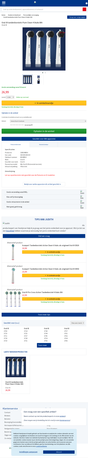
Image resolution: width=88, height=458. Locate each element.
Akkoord (59, 452)
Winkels (7, 416)
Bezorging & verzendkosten (14, 422)
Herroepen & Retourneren (14, 425)
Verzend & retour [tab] (43, 144)
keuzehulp (10, 231)
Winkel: (4, 121)
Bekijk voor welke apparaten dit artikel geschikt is (42, 184)
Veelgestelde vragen (11, 428)
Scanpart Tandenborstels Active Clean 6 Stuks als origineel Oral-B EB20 (50, 245)
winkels (62, 416)
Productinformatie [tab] (16, 144)
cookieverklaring (41, 446)
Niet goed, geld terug (14, 207)
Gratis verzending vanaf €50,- (17, 192)
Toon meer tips (44, 314)
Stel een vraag (44, 236)
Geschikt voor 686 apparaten (44, 139)
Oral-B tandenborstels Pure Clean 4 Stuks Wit (14, 383)
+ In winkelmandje (44, 103)
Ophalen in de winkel (44, 131)
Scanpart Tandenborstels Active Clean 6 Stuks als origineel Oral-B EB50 (50, 269)
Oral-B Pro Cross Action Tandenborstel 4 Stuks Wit (42, 292)
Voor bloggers (52, 428)
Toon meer (42, 345)
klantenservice (65, 420)
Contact (7, 412)
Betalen (7, 419)
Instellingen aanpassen (28, 452)
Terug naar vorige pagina (77, 17)
